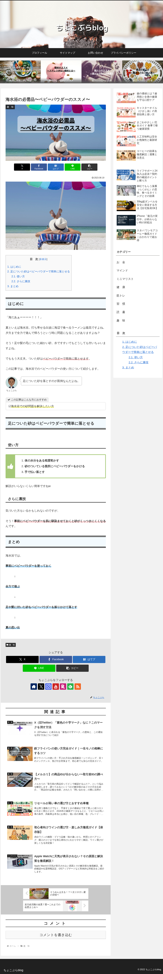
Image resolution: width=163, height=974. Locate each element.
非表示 (43, 259)
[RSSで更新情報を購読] (77, 686)
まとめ (12, 286)
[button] (89, 167)
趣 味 (12, 645)
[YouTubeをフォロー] (56, 686)
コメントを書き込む (55, 935)
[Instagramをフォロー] (48, 686)
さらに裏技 (20, 281)
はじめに (14, 266)
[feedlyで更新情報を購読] (70, 686)
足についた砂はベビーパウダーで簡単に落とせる (38, 271)
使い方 (18, 276)
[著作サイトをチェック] (34, 686)
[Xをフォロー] (41, 686)
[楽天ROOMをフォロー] (63, 686)
